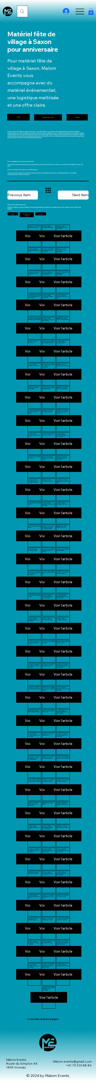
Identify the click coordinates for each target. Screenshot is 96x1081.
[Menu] (80, 11)
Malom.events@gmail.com (72, 1061)
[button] (91, 11)
